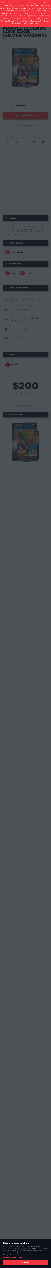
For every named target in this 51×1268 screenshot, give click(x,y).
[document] (25, 634)
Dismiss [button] (36, 23)
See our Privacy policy (12, 1257)
